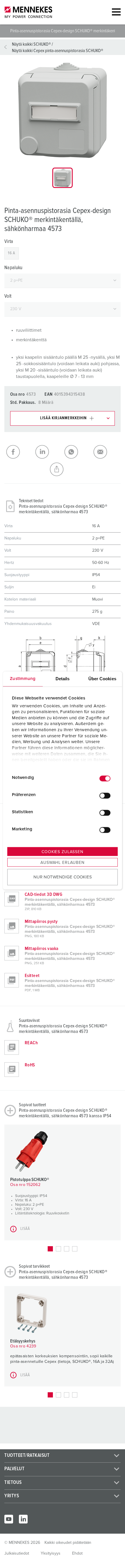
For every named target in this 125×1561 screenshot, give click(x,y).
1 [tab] (50, 1248)
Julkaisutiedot (16, 1553)
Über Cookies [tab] (102, 678)
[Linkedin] (23, 1519)
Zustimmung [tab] (22, 678)
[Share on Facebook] (19, 452)
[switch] (104, 795)
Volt (7, 296)
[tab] (62, 177)
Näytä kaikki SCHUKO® (31, 44)
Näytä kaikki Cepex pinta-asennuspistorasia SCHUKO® (57, 50)
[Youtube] (8, 1519)
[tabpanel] (62, 110)
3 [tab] (66, 1248)
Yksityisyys (50, 1553)
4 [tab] (74, 1248)
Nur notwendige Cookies (62, 877)
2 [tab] (58, 1248)
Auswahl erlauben (62, 863)
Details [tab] (63, 678)
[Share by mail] (106, 452)
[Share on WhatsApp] (77, 452)
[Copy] (62, 469)
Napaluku (13, 267)
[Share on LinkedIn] (48, 452)
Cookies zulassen (62, 852)
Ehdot (77, 1553)
